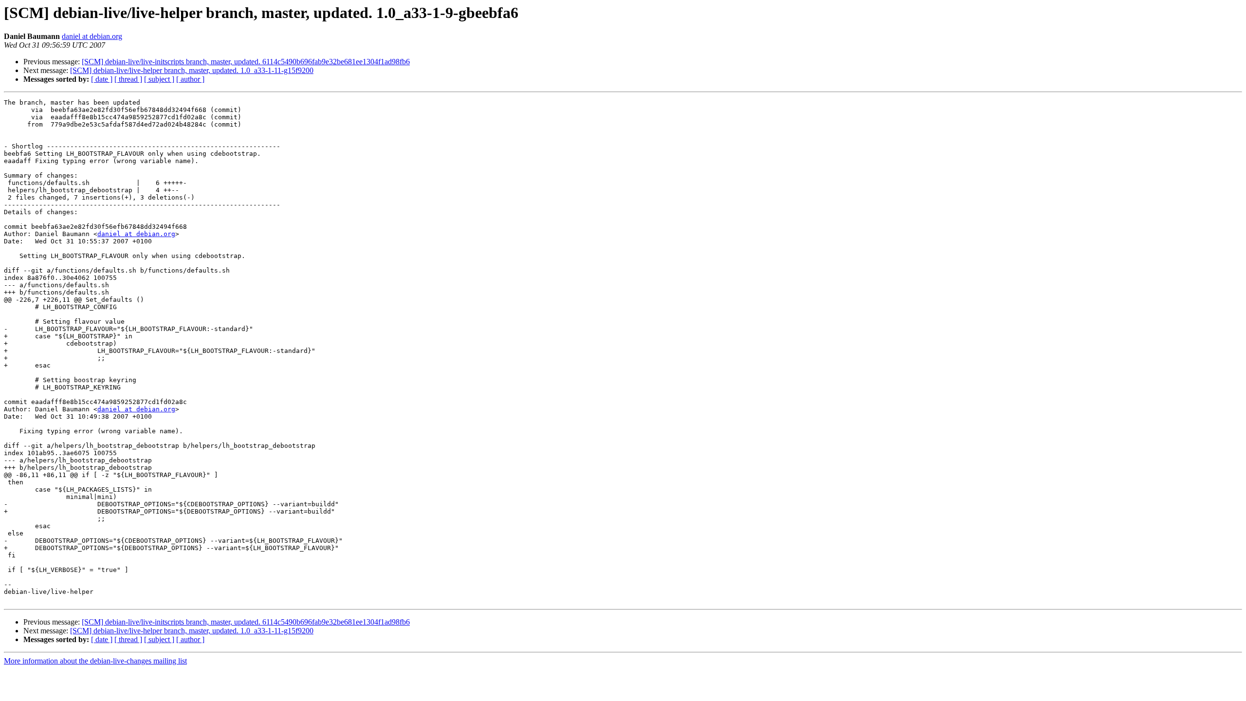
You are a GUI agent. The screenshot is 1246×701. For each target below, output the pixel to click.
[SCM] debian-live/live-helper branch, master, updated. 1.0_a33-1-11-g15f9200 (191, 70)
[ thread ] (128, 79)
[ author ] (190, 79)
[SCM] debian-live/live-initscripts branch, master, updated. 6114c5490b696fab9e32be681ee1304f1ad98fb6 (246, 61)
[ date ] (101, 79)
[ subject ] (159, 79)
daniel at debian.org (92, 36)
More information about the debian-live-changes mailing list (95, 661)
